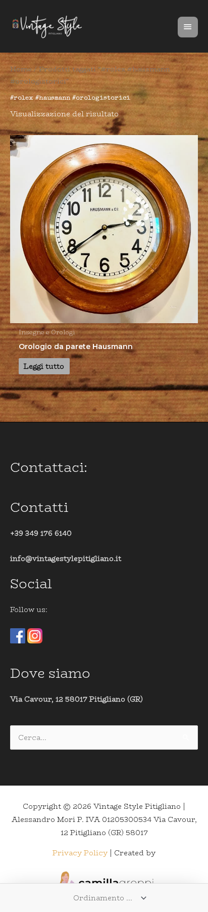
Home (21, 69)
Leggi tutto (44, 366)
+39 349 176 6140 (41, 533)
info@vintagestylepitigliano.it (65, 558)
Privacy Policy (80, 852)
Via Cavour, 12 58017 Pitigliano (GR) (76, 699)
